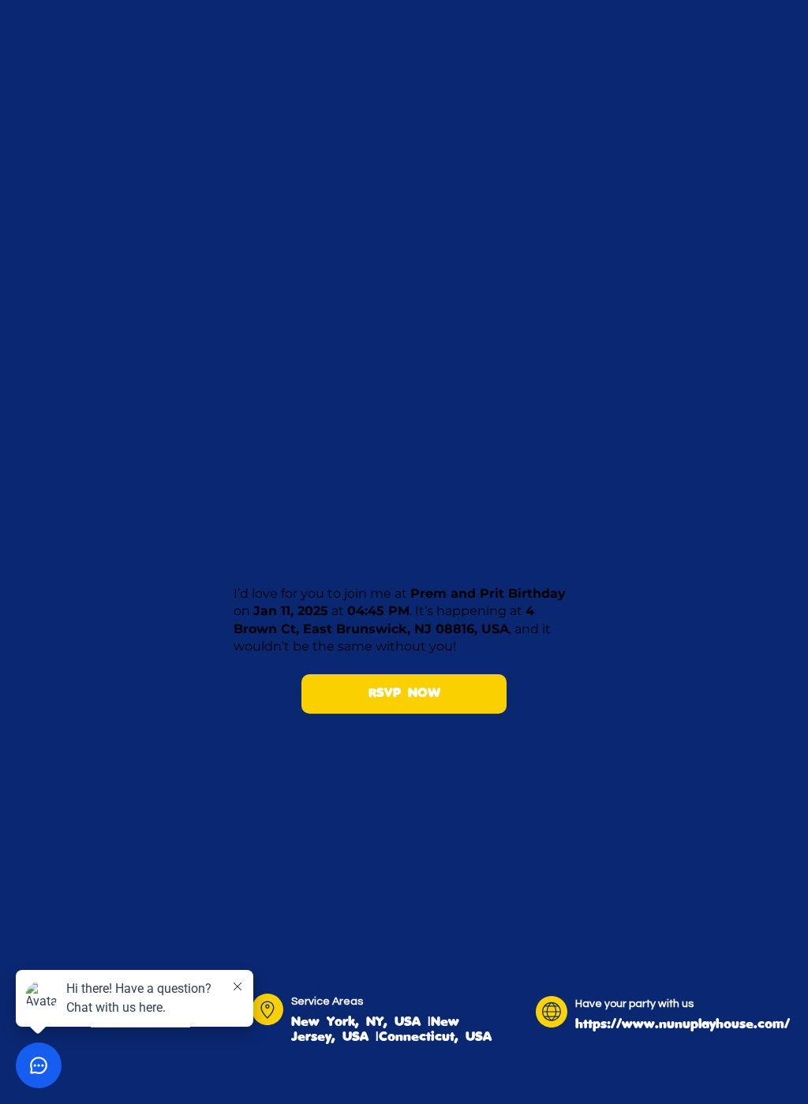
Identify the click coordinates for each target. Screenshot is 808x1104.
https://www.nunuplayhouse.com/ (682, 1024)
